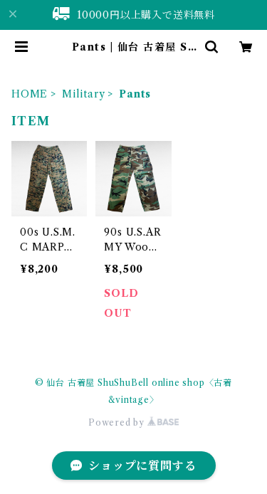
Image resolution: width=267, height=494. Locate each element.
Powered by (117, 422)
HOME (29, 94)
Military (83, 94)
